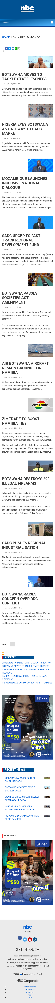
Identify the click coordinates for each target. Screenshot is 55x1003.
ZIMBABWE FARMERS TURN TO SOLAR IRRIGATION (26, 662)
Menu (6, 22)
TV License (30, 990)
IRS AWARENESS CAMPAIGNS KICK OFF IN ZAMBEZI (27, 682)
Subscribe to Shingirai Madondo (3, 653)
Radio (30, 995)
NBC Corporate (30, 987)
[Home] (27, 8)
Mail (30, 998)
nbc (27, 927)
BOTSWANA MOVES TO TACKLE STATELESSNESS (25, 666)
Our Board (30, 992)
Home (6, 37)
